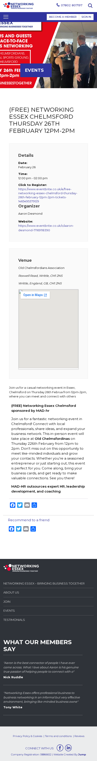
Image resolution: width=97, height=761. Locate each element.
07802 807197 (71, 5)
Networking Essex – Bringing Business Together (44, 583)
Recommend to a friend (28, 520)
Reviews (79, 736)
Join (6, 601)
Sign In (86, 16)
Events (9, 610)
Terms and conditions (58, 736)
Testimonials (14, 619)
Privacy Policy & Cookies (27, 736)
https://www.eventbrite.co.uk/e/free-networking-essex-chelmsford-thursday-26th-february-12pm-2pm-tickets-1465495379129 (47, 195)
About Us (11, 592)
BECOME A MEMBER (63, 16)
